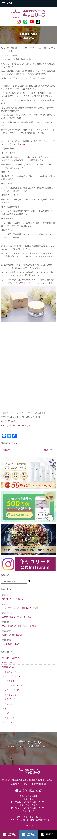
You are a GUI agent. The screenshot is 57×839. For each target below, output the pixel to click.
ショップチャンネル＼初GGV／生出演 (19, 608)
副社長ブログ (11, 671)
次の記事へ (49, 450)
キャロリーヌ (11, 717)
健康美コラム (8, 667)
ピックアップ (8, 662)
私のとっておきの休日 (12, 635)
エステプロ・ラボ (13, 676)
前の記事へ (8, 450)
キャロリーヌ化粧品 (11, 658)
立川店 (41, 779)
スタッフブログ (12, 690)
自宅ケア (15, 443)
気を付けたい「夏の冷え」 (14, 599)
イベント (9, 722)
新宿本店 (6, 779)
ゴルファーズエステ (14, 685)
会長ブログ (10, 699)
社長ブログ (10, 681)
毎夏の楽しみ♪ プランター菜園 (16, 617)
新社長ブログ (11, 695)
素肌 (7, 708)
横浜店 (50, 779)
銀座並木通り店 (19, 779)
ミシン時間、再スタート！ (14, 644)
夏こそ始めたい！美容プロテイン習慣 (19, 626)
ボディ (8, 713)
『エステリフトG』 (18, 144)
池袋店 (32, 779)
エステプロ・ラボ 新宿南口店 (33, 783)
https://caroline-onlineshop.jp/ (15, 425)
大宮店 (14, 783)
